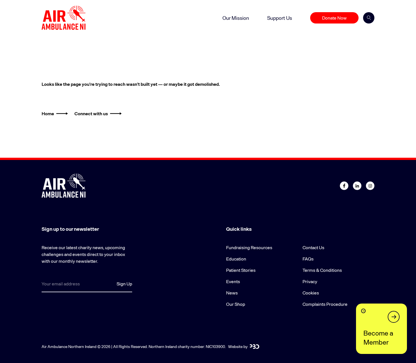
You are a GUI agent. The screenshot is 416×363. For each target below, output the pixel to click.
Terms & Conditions (322, 270)
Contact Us (313, 247)
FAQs (308, 258)
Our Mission (235, 18)
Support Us (279, 18)
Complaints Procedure (325, 304)
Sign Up (124, 283)
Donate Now (334, 17)
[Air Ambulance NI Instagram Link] (370, 186)
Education (236, 258)
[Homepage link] (63, 18)
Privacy (310, 281)
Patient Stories (241, 270)
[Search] (368, 18)
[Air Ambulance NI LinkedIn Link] (357, 186)
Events (233, 281)
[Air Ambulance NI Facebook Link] (344, 186)
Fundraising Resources (249, 247)
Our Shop (235, 304)
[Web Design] (254, 346)
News (232, 292)
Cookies (311, 292)
